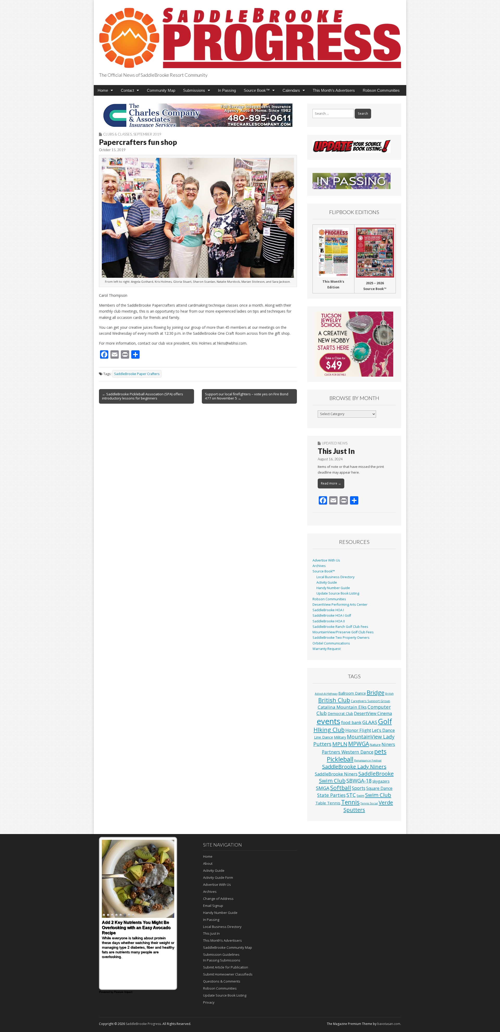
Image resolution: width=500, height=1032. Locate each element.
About (208, 863)
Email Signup (213, 905)
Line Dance (323, 737)
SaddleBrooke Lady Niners (354, 766)
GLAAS (369, 722)
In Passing (227, 90)
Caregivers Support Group (370, 701)
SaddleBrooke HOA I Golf (331, 615)
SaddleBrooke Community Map (227, 947)
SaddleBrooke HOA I (328, 610)
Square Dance (379, 788)
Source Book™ (257, 90)
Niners (388, 744)
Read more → (331, 483)
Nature (375, 744)
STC (351, 794)
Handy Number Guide (333, 588)
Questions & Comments (221, 981)
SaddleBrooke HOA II (328, 621)
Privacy (209, 1002)
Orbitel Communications (331, 643)
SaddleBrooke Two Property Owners (341, 637)
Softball (340, 787)
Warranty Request (326, 649)
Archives (319, 566)
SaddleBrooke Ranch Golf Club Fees (340, 626)
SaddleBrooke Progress (143, 1024)
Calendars (291, 90)
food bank (351, 722)
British (389, 693)
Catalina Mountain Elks (342, 707)
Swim (360, 796)
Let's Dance (383, 730)
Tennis (350, 802)
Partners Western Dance (347, 752)
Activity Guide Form (218, 877)
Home (103, 90)
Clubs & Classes (117, 134)
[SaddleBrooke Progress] (250, 35)
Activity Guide (326, 582)
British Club (334, 700)
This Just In (336, 451)
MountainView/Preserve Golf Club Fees (343, 632)
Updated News (334, 443)
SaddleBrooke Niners (336, 774)
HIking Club (329, 729)
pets (380, 751)
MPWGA (358, 743)
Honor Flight (358, 730)
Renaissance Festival (368, 760)
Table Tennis (327, 802)
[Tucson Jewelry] (354, 344)
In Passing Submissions (221, 960)
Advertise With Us (326, 560)
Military (340, 737)
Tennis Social (369, 803)
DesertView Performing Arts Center (339, 604)
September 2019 (147, 134)
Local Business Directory (335, 577)
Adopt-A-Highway (326, 693)
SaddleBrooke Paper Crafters (137, 374)
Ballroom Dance (352, 693)
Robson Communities (381, 90)
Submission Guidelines (221, 954)
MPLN (339, 743)
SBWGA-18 (359, 780)
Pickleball (340, 759)
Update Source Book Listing (337, 593)
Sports (358, 788)
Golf (385, 721)
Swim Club (378, 794)
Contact (127, 90)
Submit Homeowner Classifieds (228, 974)
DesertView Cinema (373, 713)
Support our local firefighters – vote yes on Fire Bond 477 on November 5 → (246, 396)
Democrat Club (340, 713)
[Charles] (198, 115)
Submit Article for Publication (225, 967)
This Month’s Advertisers (334, 90)
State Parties (331, 795)
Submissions (194, 90)
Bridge (375, 692)
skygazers (381, 781)
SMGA (322, 788)
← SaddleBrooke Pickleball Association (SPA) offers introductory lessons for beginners (142, 396)
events (328, 721)
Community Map (161, 90)
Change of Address (218, 898)
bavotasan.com (388, 1024)
